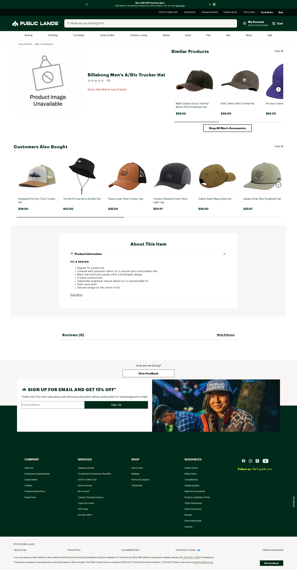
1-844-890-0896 (191, 557)
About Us (29, 468)
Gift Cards (83, 509)
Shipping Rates (192, 486)
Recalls (188, 515)
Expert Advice (231, 12)
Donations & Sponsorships (37, 474)
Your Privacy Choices (185, 550)
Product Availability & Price (197, 497)
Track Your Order (86, 503)
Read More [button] (76, 295)
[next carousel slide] (210, 4)
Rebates (135, 474)
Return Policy (191, 474)
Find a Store (249, 12)
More (249, 35)
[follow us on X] (258, 461)
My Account (83, 491)
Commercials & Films (35, 491)
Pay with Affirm (85, 515)
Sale (269, 35)
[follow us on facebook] (244, 461)
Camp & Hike (107, 35)
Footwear (79, 35)
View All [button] (279, 51)
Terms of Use (20, 550)
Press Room (30, 497)
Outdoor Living (139, 35)
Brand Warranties (193, 521)
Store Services (85, 486)
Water (166, 35)
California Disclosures (272, 550)
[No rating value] (97, 80)
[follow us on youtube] (265, 461)
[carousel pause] (214, 4)
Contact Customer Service (90, 497)
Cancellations (191, 480)
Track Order (267, 12)
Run (228, 35)
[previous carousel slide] (87, 4)
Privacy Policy (74, 550)
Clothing (53, 35)
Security (188, 527)
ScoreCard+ (190, 12)
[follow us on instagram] (251, 461)
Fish (208, 35)
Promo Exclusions (193, 509)
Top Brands (136, 486)
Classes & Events (209, 12)
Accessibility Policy (131, 550)
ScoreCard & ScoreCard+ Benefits (94, 474)
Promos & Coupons (140, 480)
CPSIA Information (193, 503)
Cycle (188, 35)
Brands (29, 35)
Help (280, 12)
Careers (28, 486)
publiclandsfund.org (203, 562)
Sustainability (31, 480)
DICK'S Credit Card (168, 12)
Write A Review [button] (226, 334)
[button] (278, 89)
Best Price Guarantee (195, 491)
